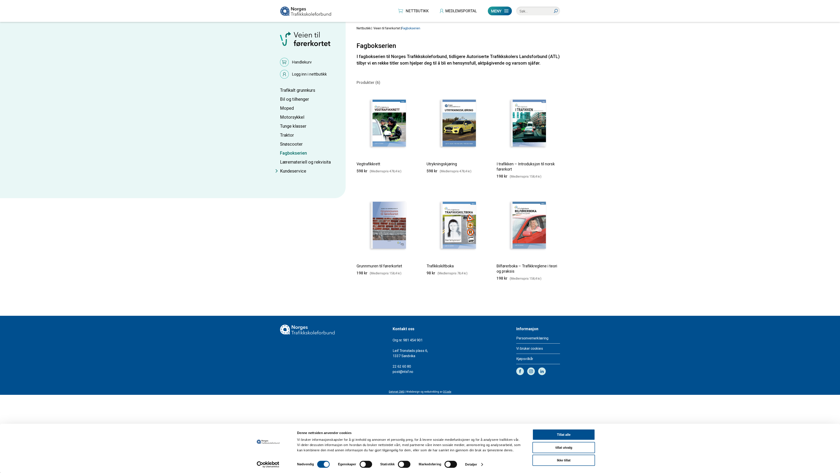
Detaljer (471, 464)
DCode (447, 391)
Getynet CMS (396, 391)
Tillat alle (563, 434)
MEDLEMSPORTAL (461, 11)
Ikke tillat (563, 460)
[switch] (366, 464)
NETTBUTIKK (417, 11)
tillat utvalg (563, 447)
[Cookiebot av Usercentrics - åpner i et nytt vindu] (268, 464)
